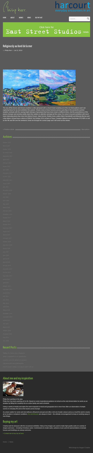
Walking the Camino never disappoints (14, 353)
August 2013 (6, 320)
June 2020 (6, 200)
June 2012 (6, 337)
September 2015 (7, 276)
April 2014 (6, 307)
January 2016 (7, 265)
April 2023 (6, 159)
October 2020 (7, 194)
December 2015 (7, 269)
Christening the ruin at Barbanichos (13, 363)
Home (4, 18)
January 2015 (7, 286)
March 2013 (6, 327)
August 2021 (6, 183)
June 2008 (6, 341)
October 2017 (7, 224)
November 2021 (7, 173)
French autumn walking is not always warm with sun (18, 367)
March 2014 (6, 310)
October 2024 (7, 149)
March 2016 (6, 262)
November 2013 (7, 313)
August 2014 (6, 293)
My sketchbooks (33, 414)
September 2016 (7, 245)
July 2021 (5, 187)
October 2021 (7, 176)
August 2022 (6, 166)
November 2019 (7, 214)
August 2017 (6, 231)
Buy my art (39, 18)
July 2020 (5, 197)
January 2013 (7, 330)
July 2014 (5, 296)
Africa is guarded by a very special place (14, 356)
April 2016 (6, 259)
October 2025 (7, 142)
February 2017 (7, 238)
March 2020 (6, 207)
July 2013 (5, 324)
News (29, 18)
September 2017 (7, 228)
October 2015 (7, 272)
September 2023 (7, 156)
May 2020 (6, 204)
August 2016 (6, 248)
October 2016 (7, 241)
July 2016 (5, 252)
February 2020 (7, 211)
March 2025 (6, 146)
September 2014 (7, 289)
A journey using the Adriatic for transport (15, 360)
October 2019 (7, 218)
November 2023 (7, 153)
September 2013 (7, 317)
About (12, 18)
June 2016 (6, 255)
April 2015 (6, 283)
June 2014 (6, 300)
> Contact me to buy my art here (13, 433)
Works (21, 18)
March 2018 (6, 221)
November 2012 (7, 334)
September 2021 (7, 180)
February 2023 (7, 163)
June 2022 (6, 170)
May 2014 (6, 303)
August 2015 (6, 279)
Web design (73, 448)
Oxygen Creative (84, 448)
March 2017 (6, 235)
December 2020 (7, 190)
